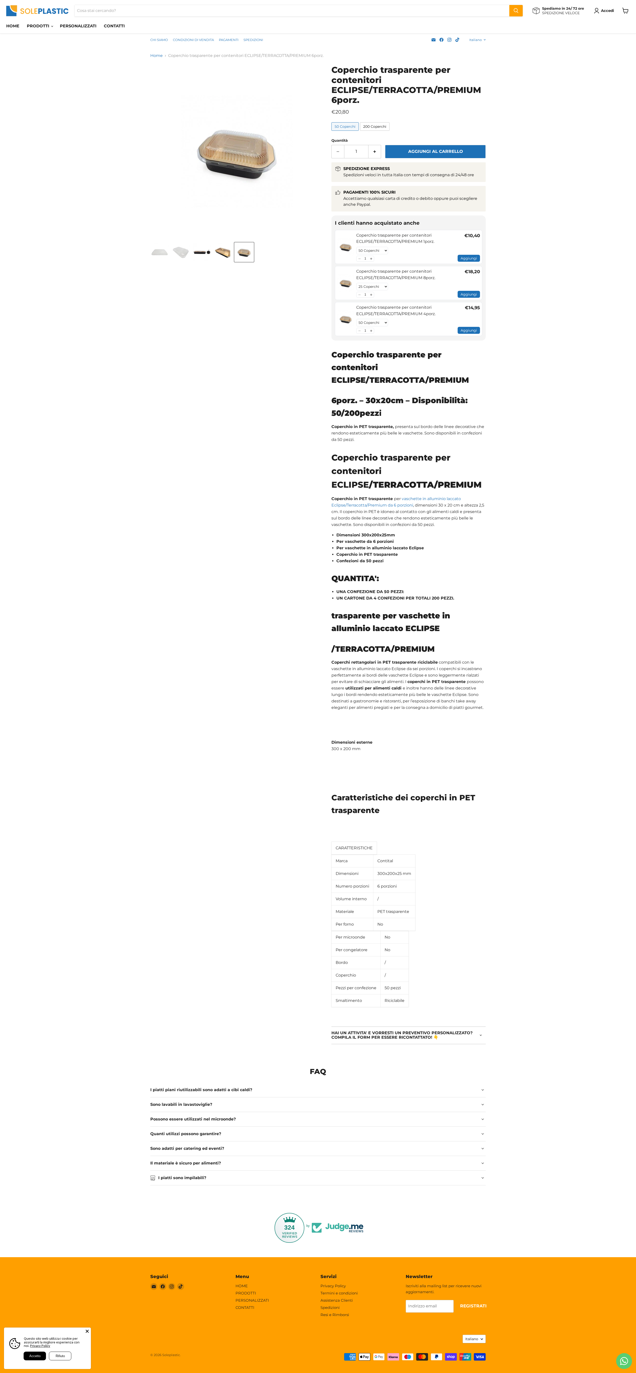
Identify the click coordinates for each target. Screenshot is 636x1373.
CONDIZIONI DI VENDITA (193, 40)
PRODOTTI (38, 26)
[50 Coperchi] (345, 131)
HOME (12, 26)
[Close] (87, 1331)
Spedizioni (330, 1307)
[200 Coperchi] (375, 131)
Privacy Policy (333, 1286)
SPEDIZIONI (253, 40)
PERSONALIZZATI (78, 26)
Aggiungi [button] (469, 258)
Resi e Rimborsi (334, 1314)
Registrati (473, 1305)
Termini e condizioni (339, 1293)
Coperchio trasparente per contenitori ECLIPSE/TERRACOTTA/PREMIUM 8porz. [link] (395, 274)
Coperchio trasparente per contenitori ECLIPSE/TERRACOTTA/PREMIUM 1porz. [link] (395, 238)
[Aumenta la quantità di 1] (374, 151)
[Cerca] (516, 10)
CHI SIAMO (159, 40)
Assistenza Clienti (336, 1300)
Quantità (339, 140)
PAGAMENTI (228, 40)
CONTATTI (114, 26)
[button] (359, 258)
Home (156, 55)
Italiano (475, 40)
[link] (345, 247)
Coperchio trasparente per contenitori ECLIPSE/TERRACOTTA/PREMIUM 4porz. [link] (396, 310)
